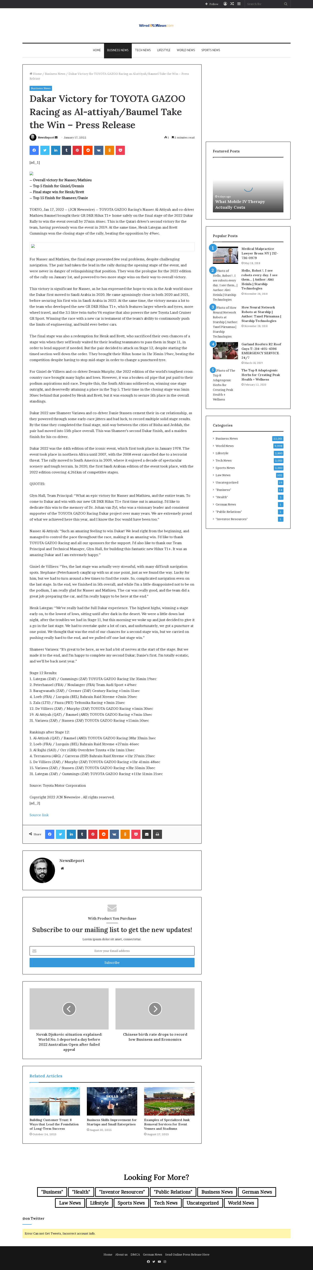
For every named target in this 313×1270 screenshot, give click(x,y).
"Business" (223, 490)
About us (121, 1254)
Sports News (210, 50)
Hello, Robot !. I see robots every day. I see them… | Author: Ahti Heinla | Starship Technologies (259, 279)
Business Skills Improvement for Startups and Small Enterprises (112, 1122)
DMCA (135, 1254)
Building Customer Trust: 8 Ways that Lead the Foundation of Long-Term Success (54, 1124)
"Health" (222, 497)
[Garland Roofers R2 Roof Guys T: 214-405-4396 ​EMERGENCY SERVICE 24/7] (225, 350)
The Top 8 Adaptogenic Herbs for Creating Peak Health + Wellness (261, 374)
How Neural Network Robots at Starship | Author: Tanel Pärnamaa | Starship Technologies (261, 314)
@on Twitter (33, 1218)
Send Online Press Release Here (187, 1254)
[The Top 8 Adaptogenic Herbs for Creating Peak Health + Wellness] (225, 385)
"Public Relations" (229, 511)
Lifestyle (163, 50)
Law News (223, 475)
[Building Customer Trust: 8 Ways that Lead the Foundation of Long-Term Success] (55, 1101)
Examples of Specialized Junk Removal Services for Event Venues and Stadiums (167, 1124)
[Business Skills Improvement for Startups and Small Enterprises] (112, 1101)
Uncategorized (227, 482)
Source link (39, 815)
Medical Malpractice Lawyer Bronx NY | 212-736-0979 (260, 253)
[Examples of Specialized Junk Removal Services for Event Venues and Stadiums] (169, 1101)
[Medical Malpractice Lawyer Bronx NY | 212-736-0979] (225, 255)
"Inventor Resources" (232, 519)
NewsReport (46, 137)
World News (186, 50)
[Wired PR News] (157, 25)
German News (226, 504)
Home (97, 50)
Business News (118, 50)
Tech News (143, 50)
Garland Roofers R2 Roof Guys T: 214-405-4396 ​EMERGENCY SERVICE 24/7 (261, 351)
